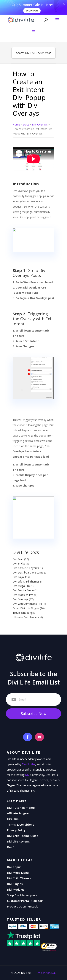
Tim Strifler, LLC (45, 973)
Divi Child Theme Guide (22, 836)
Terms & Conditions (20, 824)
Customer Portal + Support (25, 901)
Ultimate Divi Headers (26, 617)
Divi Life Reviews (18, 841)
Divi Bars (18, 559)
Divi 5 (11, 847)
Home (16, 124)
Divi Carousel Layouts (26, 568)
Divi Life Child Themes (26, 581)
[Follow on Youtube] (39, 737)
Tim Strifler (28, 764)
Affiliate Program (19, 813)
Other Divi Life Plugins (26, 608)
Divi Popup (14, 867)
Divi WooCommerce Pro (27, 603)
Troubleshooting (23, 612)
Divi (27, 775)
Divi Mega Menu (18, 872)
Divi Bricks (19, 563)
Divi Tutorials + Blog (21, 807)
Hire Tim (13, 819)
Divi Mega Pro (21, 586)
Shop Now (31, 10)
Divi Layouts (20, 577)
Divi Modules (15, 889)
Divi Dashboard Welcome (28, 572)
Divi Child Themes (19, 878)
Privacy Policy (16, 830)
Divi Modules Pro (23, 595)
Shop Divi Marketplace (22, 895)
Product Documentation (23, 906)
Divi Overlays (40, 124)
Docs (26, 124)
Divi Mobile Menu (23, 590)
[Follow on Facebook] (27, 737)
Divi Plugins (15, 884)
